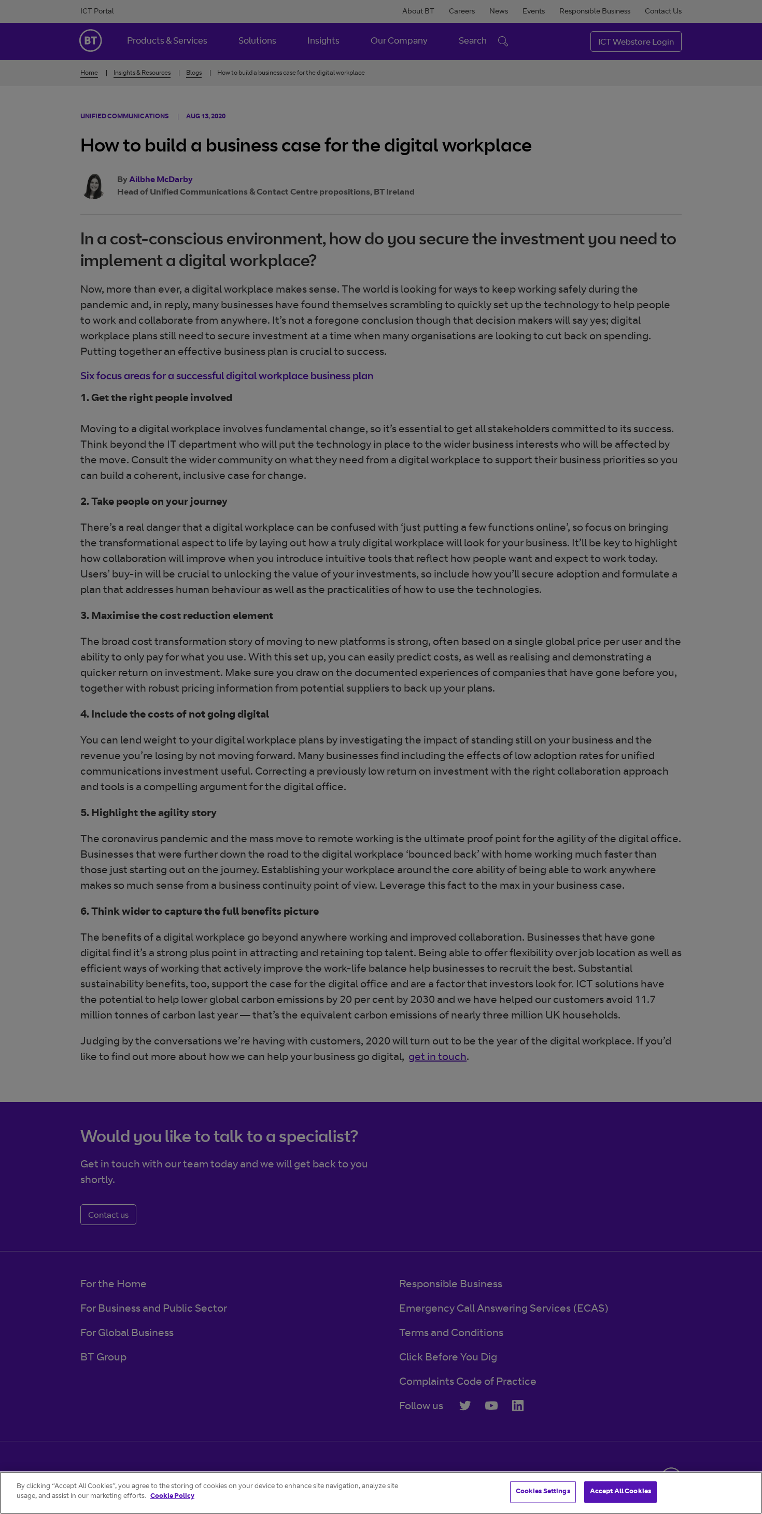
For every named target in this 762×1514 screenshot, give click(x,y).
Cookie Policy (172, 1496)
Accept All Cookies (620, 1492)
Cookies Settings (543, 1492)
